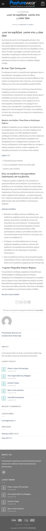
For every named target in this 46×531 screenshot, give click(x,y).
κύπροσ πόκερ (13, 383)
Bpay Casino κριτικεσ (15, 390)
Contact (27, 524)
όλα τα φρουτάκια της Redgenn (19, 376)
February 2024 (7, 433)
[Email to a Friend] (25, 302)
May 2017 (6, 438)
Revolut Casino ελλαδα (10, 294)
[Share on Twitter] (21, 302)
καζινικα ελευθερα (9, 209)
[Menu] (3, 4)
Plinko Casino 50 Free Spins (17, 368)
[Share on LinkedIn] (29, 302)
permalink (40, 310)
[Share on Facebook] (17, 302)
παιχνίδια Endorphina (15, 397)
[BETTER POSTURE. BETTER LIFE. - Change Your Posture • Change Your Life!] (23, 4)
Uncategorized (7, 420)
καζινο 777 (6, 155)
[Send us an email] (4, 472)
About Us (18, 524)
